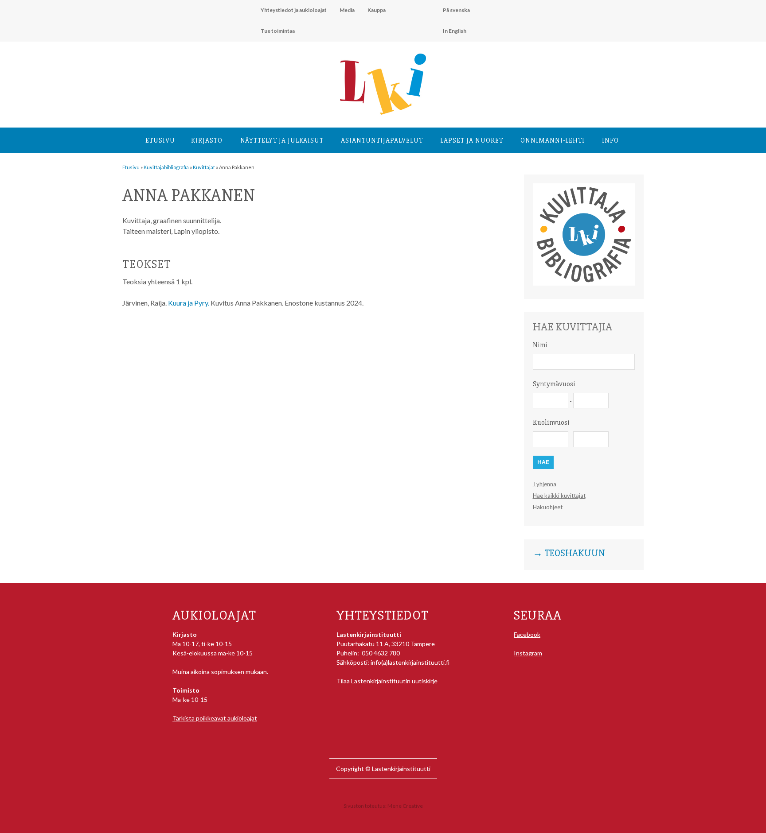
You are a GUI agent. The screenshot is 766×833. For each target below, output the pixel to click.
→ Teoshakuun (569, 553)
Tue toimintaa (278, 30)
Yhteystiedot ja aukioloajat (294, 10)
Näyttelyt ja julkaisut (282, 140)
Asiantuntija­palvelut (382, 140)
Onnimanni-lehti (552, 140)
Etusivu (160, 140)
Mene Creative (405, 805)
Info (610, 140)
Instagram (528, 653)
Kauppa (376, 10)
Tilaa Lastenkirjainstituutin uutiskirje (387, 681)
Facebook (527, 634)
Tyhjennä (544, 484)
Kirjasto (207, 140)
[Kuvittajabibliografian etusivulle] (584, 283)
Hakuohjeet (548, 507)
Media (347, 10)
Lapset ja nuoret (471, 140)
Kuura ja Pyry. (188, 302)
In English (454, 30)
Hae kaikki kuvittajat (559, 495)
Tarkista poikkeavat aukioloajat (214, 718)
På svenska (456, 10)
